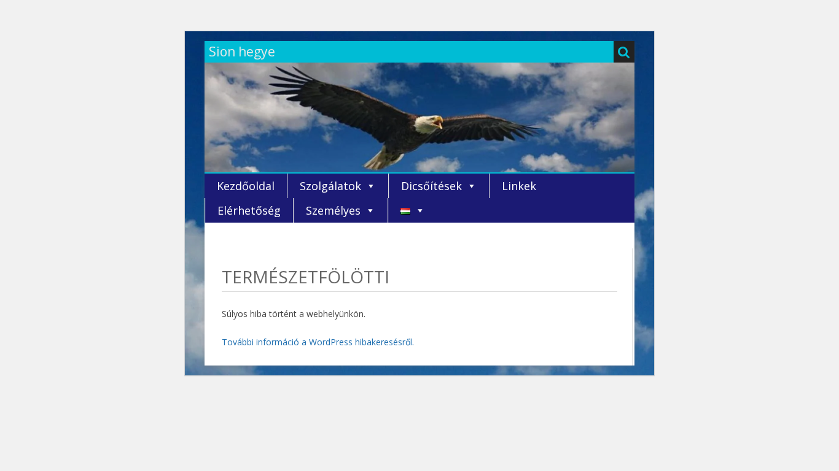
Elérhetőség (249, 210)
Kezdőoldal (246, 185)
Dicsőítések (431, 185)
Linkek (519, 185)
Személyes (333, 210)
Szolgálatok (330, 185)
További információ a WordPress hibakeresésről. (318, 342)
